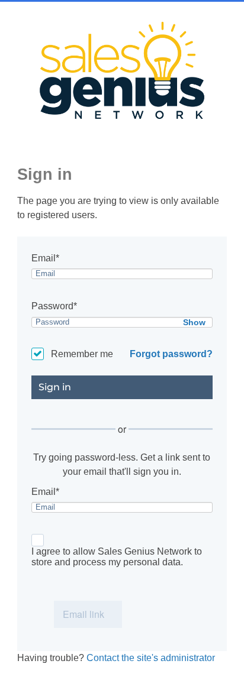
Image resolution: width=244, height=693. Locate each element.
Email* (45, 258)
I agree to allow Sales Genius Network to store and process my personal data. (116, 556)
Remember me (82, 354)
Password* (54, 306)
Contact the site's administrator (150, 658)
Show (194, 322)
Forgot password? (171, 354)
